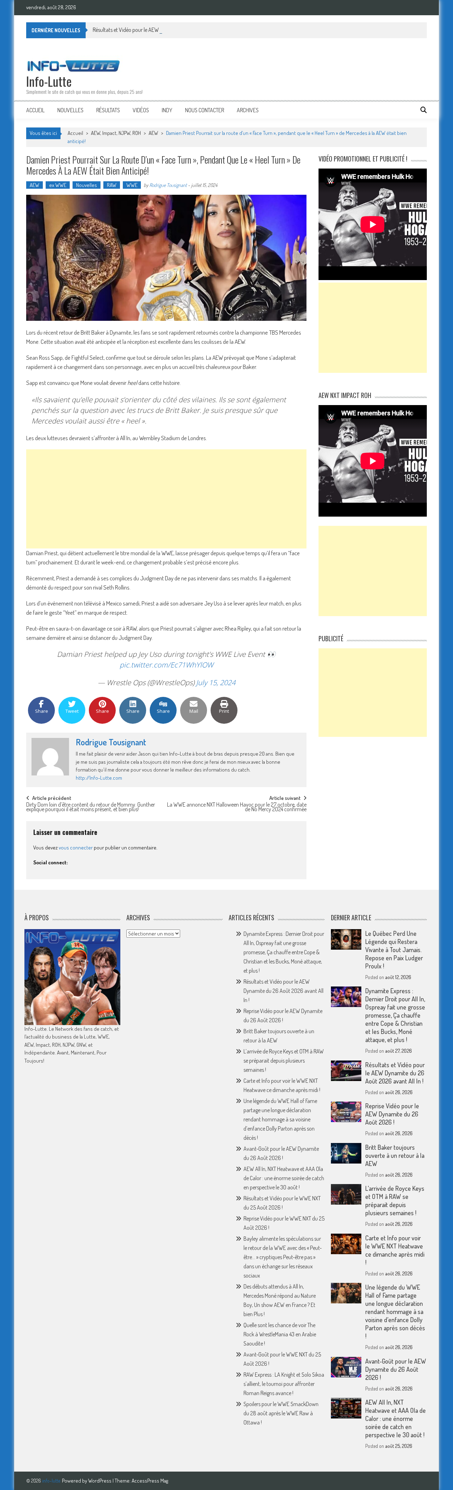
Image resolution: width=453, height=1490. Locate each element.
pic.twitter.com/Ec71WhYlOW (166, 665)
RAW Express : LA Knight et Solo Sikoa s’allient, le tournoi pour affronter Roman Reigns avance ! (283, 1384)
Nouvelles (70, 110)
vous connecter (76, 847)
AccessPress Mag (150, 1480)
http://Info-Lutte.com (99, 777)
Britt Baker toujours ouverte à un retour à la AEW (394, 1155)
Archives (248, 110)
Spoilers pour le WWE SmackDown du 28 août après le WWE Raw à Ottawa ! (281, 1413)
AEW (153, 133)
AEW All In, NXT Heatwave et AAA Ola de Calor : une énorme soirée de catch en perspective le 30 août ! (283, 1178)
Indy (167, 110)
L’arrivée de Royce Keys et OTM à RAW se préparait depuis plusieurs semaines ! (283, 1060)
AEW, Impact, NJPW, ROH (116, 133)
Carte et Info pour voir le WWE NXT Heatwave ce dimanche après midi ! (394, 1250)
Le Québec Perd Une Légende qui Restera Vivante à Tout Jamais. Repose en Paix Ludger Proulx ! (394, 949)
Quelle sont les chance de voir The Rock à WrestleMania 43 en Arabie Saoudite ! (279, 1334)
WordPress (100, 1480)
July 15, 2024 (215, 682)
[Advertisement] (166, 498)
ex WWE (57, 185)
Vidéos (141, 110)
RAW (111, 185)
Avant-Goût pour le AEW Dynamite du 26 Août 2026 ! (395, 1369)
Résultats (108, 110)
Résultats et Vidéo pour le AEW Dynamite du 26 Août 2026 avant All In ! (170, 29)
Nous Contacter (204, 110)
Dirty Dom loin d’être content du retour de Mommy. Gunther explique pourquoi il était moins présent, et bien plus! (90, 807)
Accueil (35, 110)
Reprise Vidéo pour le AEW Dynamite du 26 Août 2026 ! (392, 1114)
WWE (131, 185)
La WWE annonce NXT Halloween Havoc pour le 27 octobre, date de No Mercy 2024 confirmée (236, 807)
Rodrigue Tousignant (168, 185)
